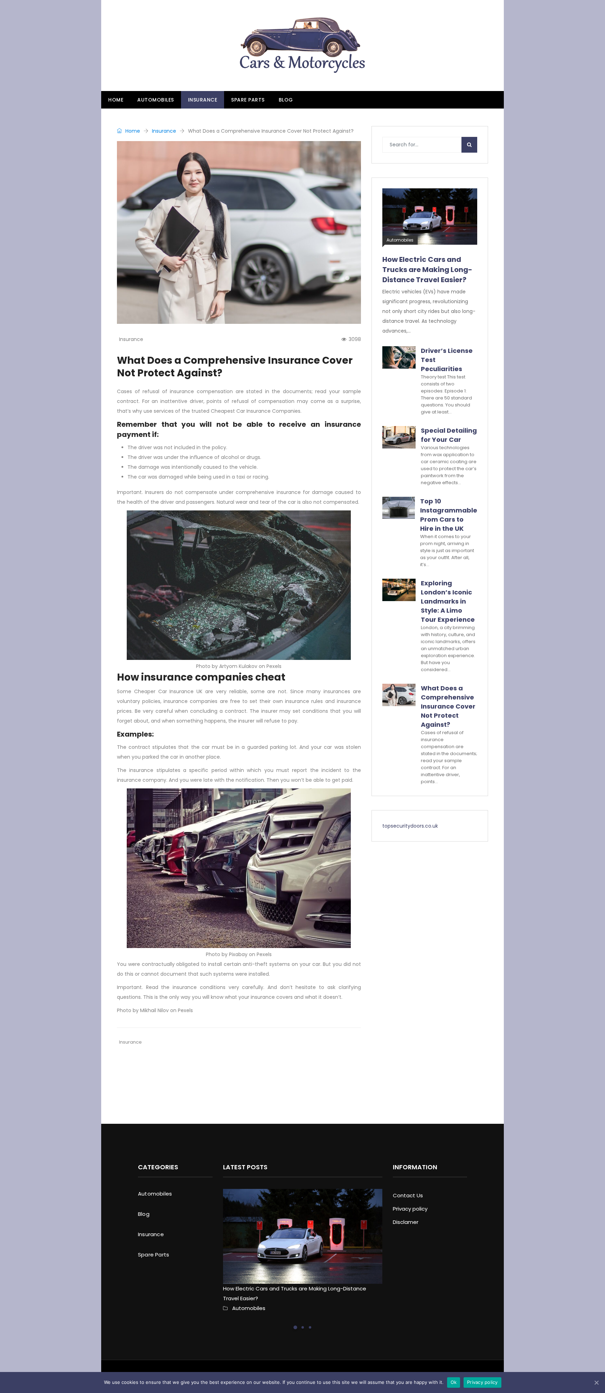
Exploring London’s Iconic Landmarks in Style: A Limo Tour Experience (448, 601)
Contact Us (408, 1195)
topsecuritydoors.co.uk (410, 825)
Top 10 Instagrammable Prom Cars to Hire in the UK (448, 515)
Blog (286, 99)
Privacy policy (410, 1208)
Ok (454, 1382)
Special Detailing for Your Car (449, 435)
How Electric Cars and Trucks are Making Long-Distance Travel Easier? (427, 270)
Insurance (202, 99)
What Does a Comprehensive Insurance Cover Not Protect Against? (448, 706)
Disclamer (405, 1222)
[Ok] (596, 1382)
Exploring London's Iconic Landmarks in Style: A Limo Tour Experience (303, 1083)
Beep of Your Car (148, 1078)
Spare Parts (248, 99)
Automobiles (155, 99)
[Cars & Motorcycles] (302, 45)
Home (115, 99)
